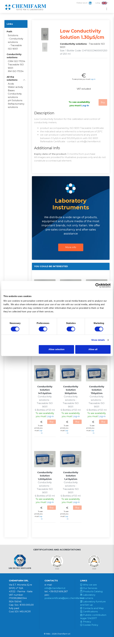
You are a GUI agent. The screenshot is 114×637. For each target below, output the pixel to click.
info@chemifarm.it (55, 588)
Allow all (92, 349)
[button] (16, 78)
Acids (11, 83)
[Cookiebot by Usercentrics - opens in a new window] (98, 285)
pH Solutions (15, 100)
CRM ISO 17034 (16, 61)
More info (70, 247)
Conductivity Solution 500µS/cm (70, 390)
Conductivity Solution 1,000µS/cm (44, 475)
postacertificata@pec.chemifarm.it (64, 598)
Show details (98, 340)
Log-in (92, 79)
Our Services (89, 588)
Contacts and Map (93, 608)
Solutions (13, 35)
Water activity (15, 87)
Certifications (90, 611)
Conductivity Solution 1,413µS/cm (70, 475)
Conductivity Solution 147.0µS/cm (44, 390)
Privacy (86, 621)
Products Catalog (92, 591)
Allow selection (56, 349)
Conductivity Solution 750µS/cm (96, 390)
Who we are (89, 584)
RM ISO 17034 (15, 71)
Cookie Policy (90, 624)
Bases (11, 90)
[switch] (43, 329)
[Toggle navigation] (106, 9)
